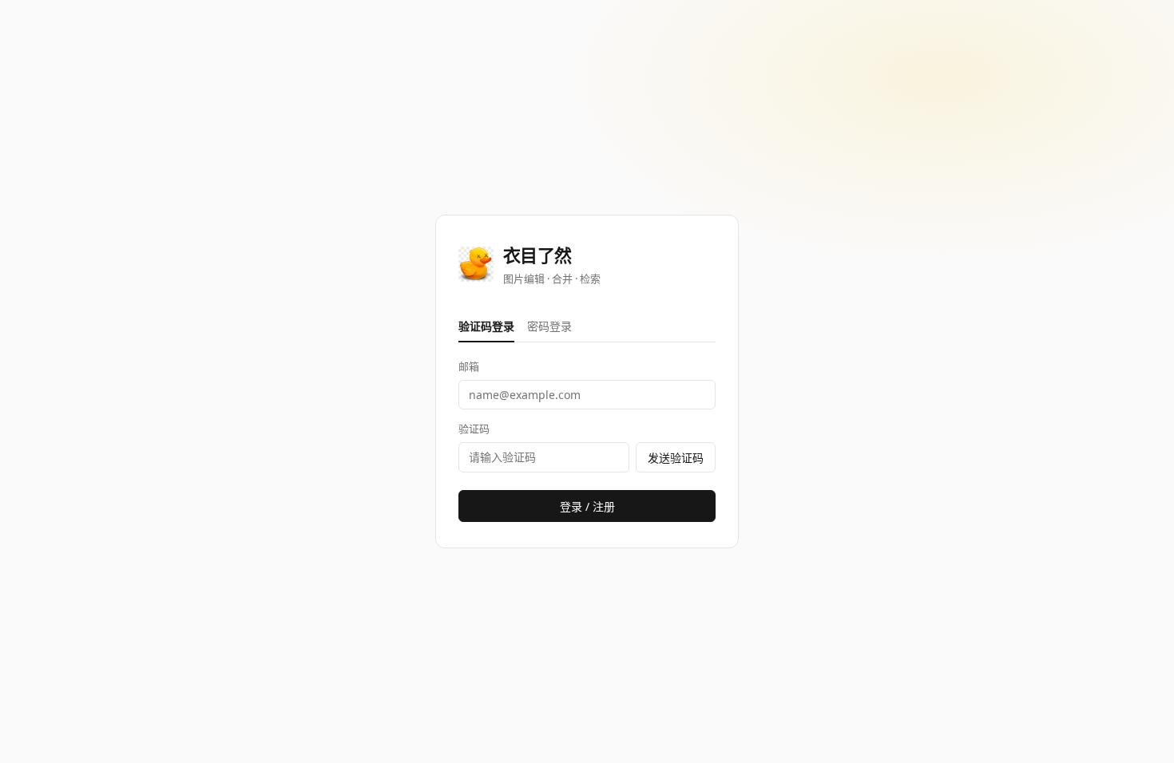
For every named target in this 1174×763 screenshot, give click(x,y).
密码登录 (549, 326)
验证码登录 (486, 326)
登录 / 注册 (587, 506)
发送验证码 (676, 457)
